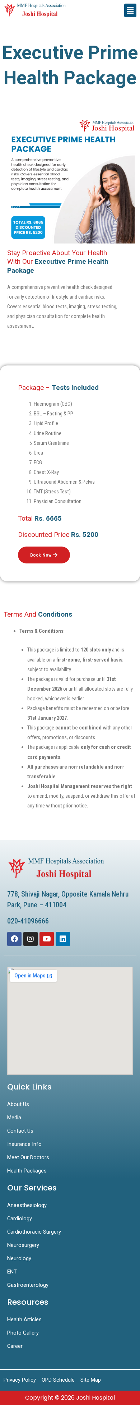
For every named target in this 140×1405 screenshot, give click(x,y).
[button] (130, 10)
